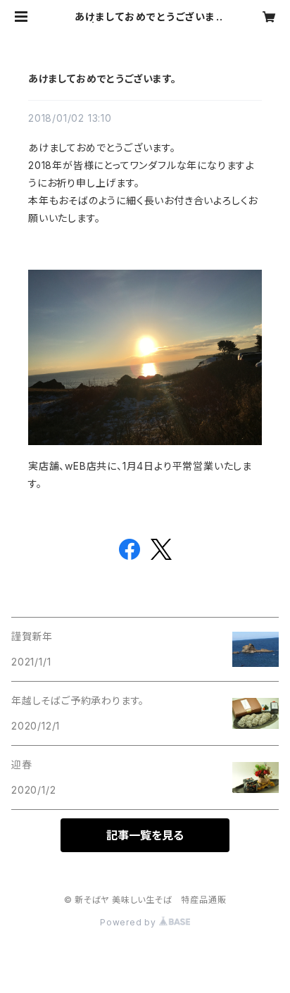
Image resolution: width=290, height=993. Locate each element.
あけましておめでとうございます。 (102, 79)
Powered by (129, 922)
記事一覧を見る (145, 835)
